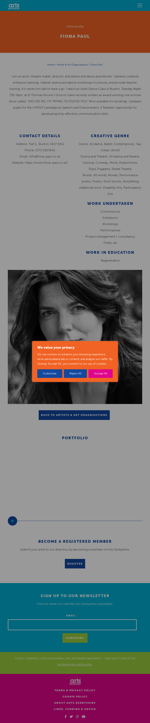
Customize (49, 373)
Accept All (100, 373)
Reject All (75, 373)
